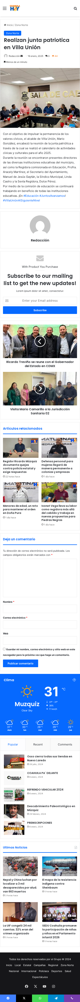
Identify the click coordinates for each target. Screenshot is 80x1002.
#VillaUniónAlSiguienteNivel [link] (21, 200)
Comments (65, 744)
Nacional (14, 971)
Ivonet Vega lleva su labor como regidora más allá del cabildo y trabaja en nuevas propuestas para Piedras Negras (59, 513)
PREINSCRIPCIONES (39, 823)
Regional (53, 965)
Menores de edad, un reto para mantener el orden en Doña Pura (20, 509)
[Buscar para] (75, 9)
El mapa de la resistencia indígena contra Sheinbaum (59, 883)
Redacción (14, 56)
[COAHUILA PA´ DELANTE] (14, 778)
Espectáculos (40, 977)
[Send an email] (21, 56)
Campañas (40, 965)
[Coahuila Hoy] (14, 8)
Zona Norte (21, 24)
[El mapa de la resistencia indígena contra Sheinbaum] (59, 866)
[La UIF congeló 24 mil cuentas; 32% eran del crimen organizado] (20, 912)
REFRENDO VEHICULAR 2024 (45, 789)
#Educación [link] (31, 195)
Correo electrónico (15, 617)
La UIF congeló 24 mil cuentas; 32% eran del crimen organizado (18, 929)
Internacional (28, 971)
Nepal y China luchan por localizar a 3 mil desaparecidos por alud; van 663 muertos (20, 885)
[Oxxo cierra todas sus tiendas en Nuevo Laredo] (14, 762)
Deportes (56, 971)
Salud (68, 971)
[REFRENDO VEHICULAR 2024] (14, 795)
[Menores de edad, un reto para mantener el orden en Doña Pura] (21, 492)
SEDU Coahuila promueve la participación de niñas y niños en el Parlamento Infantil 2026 (59, 931)
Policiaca (44, 971)
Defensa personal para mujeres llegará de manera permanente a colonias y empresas (57, 466)
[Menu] (5, 9)
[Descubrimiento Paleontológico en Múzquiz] (14, 811)
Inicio (9, 24)
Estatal (27, 965)
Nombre (8, 601)
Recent (38, 744)
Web (5, 633)
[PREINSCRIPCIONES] (14, 828)
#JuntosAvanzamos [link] (52, 195)
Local (18, 965)
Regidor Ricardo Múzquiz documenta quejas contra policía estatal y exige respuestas (20, 466)
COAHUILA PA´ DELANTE (42, 773)
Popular (13, 744)
